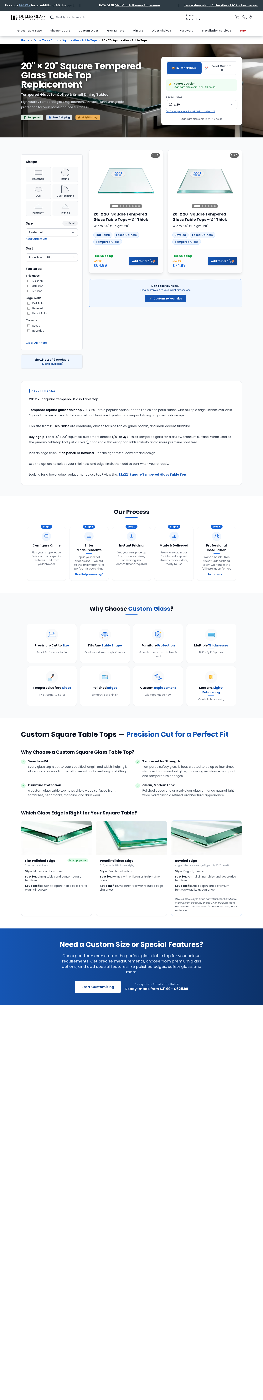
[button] (24, 5)
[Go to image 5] (130, 206)
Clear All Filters (36, 343)
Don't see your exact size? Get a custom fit (190, 111)
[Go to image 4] (126, 206)
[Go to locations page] (250, 17)
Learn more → (216, 574)
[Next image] (157, 180)
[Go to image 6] (133, 206)
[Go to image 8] (139, 206)
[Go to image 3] (123, 206)
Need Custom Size (36, 238)
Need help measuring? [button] (89, 574)
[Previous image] (93, 180)
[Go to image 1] (115, 206)
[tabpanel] (201, 100)
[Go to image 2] (120, 206)
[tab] (184, 68)
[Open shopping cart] (237, 17)
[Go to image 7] (136, 206)
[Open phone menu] (244, 17)
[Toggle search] (52, 17)
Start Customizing (97, 986)
